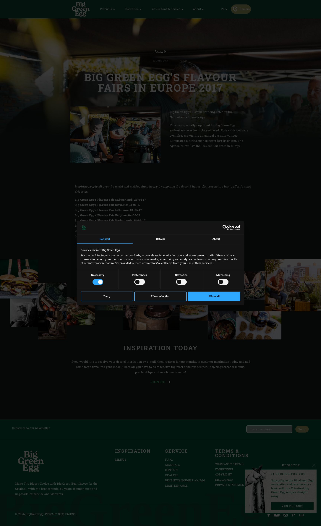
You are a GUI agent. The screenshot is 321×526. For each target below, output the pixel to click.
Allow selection (160, 296)
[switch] (139, 282)
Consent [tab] (105, 239)
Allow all (214, 296)
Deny (106, 296)
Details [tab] (160, 239)
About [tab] (216, 239)
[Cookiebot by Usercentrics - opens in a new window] (224, 227)
